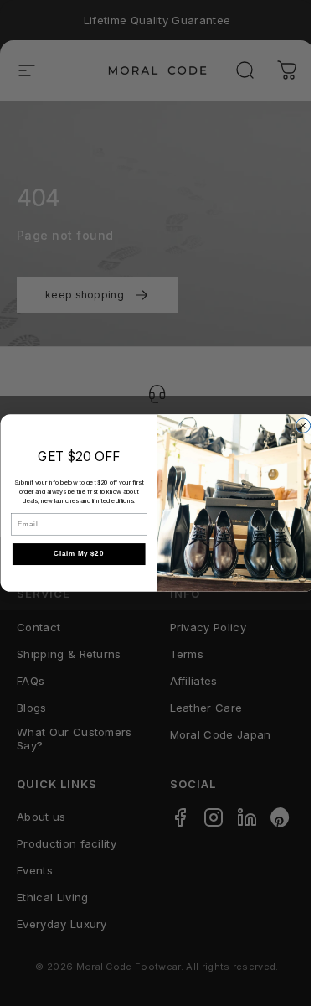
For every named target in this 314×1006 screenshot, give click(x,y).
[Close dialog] (303, 425)
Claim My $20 (79, 554)
